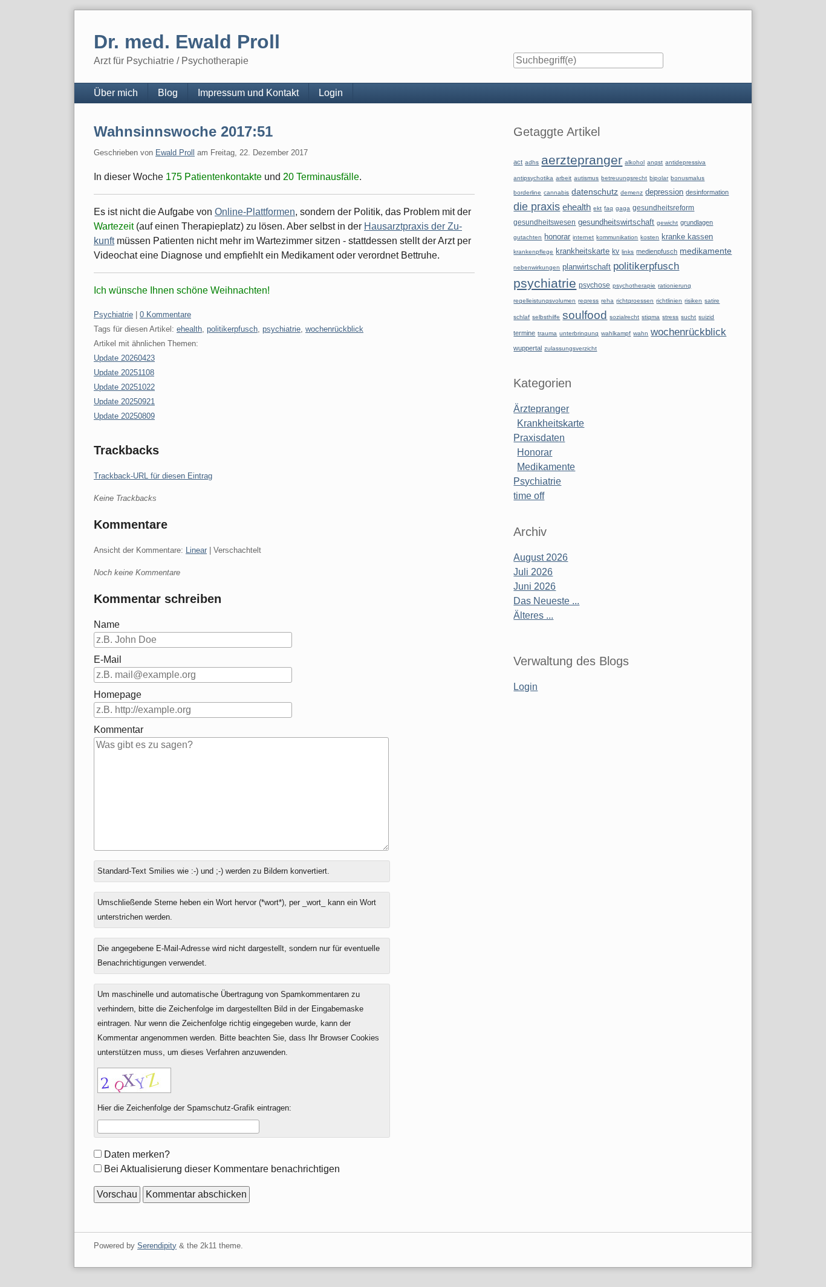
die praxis (536, 207)
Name (107, 624)
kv (615, 251)
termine (524, 333)
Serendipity (157, 1245)
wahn (640, 333)
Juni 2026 (534, 586)
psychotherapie (634, 285)
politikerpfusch (232, 329)
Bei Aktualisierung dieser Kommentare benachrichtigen (222, 1169)
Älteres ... (533, 615)
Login (331, 93)
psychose (594, 285)
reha (607, 300)
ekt (597, 208)
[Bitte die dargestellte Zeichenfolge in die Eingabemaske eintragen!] (134, 1080)
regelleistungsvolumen (544, 300)
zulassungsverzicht (570, 348)
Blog (168, 93)
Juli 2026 (533, 572)
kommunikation (617, 237)
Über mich (116, 93)
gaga (623, 208)
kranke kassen (687, 236)
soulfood (584, 315)
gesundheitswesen (544, 222)
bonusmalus (687, 178)
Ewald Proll (175, 152)
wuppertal (527, 348)
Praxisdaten (539, 438)
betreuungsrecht (624, 178)
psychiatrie (281, 329)
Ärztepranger (541, 409)
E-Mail (108, 659)
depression (664, 191)
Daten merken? (137, 1154)
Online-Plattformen (255, 212)
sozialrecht (624, 317)
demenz (631, 192)
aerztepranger (581, 160)
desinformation (707, 192)
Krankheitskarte (550, 423)
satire (712, 300)
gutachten (527, 237)
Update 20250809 (124, 416)
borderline (527, 192)
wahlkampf (616, 333)
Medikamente (546, 467)
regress (588, 300)
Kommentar (118, 729)
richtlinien (669, 300)
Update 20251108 (124, 372)
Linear (196, 550)
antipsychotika (533, 178)
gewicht (667, 222)
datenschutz (594, 191)
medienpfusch (656, 251)
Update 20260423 (124, 358)
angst (655, 162)
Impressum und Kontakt (248, 93)
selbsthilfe (546, 317)
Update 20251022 (124, 387)
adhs (532, 162)
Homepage (117, 694)
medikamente (706, 251)
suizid (706, 317)
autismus (586, 178)
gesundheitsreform (663, 208)
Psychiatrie (113, 314)
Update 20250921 (124, 401)
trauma (547, 333)
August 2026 (540, 557)
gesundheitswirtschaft (616, 222)
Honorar (534, 452)
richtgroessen (635, 300)
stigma (651, 317)
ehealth (189, 329)
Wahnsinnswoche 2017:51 (183, 131)
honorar (557, 236)
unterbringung (579, 333)
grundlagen (696, 222)
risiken (693, 300)
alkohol (635, 162)
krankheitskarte (583, 251)
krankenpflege (533, 251)
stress (670, 317)
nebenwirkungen (536, 267)
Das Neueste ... (546, 601)
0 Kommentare (165, 314)
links (628, 251)
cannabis (556, 192)
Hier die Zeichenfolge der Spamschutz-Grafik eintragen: (194, 1107)
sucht (688, 317)
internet (583, 237)
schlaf (521, 317)
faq (608, 208)
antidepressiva (685, 162)
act (517, 162)
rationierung (674, 285)
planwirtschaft (586, 266)
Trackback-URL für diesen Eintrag (153, 475)
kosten (649, 237)
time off (528, 496)
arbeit (563, 178)
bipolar (658, 178)
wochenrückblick (334, 329)
